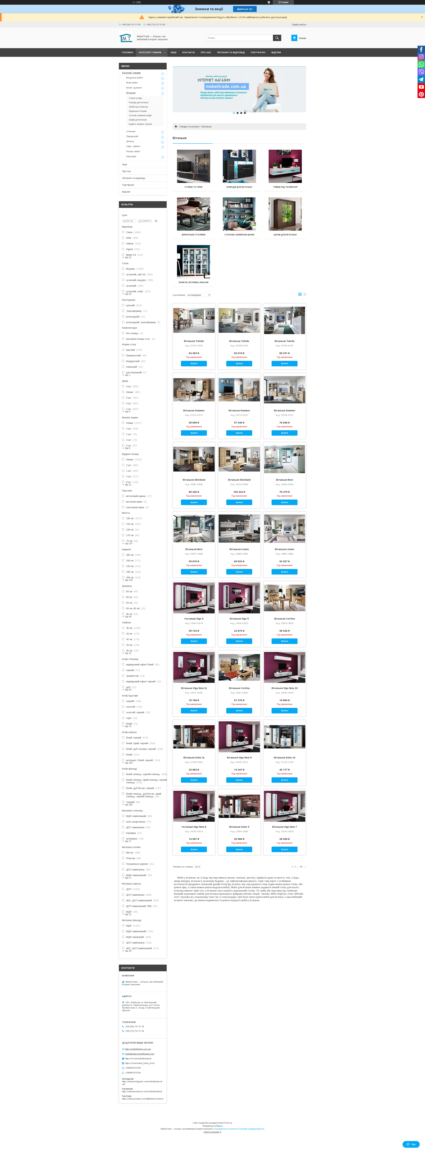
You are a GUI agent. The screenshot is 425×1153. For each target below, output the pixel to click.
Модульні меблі (134, 77)
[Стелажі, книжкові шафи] (239, 214)
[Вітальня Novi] (284, 458)
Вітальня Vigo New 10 (285, 688)
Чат (414, 1144)
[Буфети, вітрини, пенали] (193, 261)
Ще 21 (128, 914)
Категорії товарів (150, 52)
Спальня (130, 131)
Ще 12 (128, 257)
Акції (173, 52)
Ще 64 (128, 616)
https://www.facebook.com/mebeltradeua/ (142, 1091)
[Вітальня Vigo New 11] (194, 667)
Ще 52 (128, 294)
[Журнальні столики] (193, 214)
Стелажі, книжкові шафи (239, 235)
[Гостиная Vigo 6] (194, 597)
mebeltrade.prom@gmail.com (139, 1054)
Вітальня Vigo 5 (239, 618)
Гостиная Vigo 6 (193, 618)
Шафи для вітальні (285, 235)
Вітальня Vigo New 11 (194, 688)
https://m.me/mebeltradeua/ (138, 1058)
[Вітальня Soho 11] (194, 736)
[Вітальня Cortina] (284, 597)
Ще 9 (127, 411)
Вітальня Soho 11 (194, 757)
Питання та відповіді (231, 52)
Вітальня (130, 93)
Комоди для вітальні (239, 187)
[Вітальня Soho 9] (239, 806)
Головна (127, 52)
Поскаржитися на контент (226, 1129)
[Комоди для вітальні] (239, 166)
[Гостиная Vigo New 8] (194, 806)
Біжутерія (131, 156)
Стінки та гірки (193, 187)
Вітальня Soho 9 (239, 827)
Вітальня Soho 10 (284, 757)
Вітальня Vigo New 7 (284, 827)
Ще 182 (128, 804)
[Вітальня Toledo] (194, 320)
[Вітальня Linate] (239, 528)
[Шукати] (277, 38)
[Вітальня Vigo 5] (239, 597)
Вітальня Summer (194, 410)
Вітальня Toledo (194, 341)
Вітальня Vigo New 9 (239, 757)
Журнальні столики (193, 235)
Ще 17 (128, 841)
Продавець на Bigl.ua (212, 1126)
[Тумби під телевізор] (285, 166)
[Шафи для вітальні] (285, 214)
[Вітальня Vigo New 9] (239, 736)
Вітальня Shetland (194, 479)
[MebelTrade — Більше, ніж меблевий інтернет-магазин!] (126, 44)
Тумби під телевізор (285, 187)
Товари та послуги (189, 126)
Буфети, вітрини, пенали (193, 282)
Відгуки (276, 52)
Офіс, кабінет (133, 146)
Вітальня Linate (239, 549)
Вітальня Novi (284, 479)
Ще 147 (128, 543)
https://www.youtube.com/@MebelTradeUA (143, 1099)
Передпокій (132, 136)
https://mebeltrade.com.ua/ (138, 1049)
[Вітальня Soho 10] (284, 736)
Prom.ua (228, 1123)
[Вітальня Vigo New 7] (284, 806)
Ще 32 (128, 653)
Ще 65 (128, 689)
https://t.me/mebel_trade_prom (140, 1063)
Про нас (206, 52)
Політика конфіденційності (251, 1129)
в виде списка (304, 295)
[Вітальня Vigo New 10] (284, 667)
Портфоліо (258, 52)
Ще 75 (128, 726)
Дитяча (130, 141)
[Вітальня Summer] (194, 389)
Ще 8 (127, 448)
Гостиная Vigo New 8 (194, 827)
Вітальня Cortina (284, 618)
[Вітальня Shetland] (194, 458)
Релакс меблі (133, 151)
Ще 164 (128, 763)
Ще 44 (128, 951)
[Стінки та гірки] (193, 166)
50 (301, 866)
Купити (194, 363)
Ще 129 (128, 580)
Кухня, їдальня (134, 87)
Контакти (188, 52)
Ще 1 (127, 375)
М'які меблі (132, 82)
